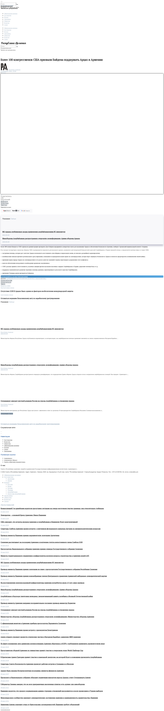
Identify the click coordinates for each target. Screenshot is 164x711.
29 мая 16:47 (5, 667)
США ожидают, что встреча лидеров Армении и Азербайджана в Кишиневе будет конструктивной (39, 522)
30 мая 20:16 (5, 566)
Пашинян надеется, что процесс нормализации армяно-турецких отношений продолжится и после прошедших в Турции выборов (52, 691)
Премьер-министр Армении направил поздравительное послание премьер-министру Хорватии (38, 603)
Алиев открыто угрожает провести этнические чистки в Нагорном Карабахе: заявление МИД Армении (41, 637)
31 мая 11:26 (5, 518)
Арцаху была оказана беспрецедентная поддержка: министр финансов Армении (32, 671)
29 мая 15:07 (5, 674)
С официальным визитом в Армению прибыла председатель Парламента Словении (33, 623)
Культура (6, 23)
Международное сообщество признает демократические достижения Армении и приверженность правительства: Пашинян (49, 698)
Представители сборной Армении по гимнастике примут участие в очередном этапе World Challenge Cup (42, 650)
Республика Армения (14, 69)
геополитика (23, 279)
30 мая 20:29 (5, 539)
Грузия (10, 488)
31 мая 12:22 (5, 511)
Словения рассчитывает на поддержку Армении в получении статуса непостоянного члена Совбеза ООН (42, 542)
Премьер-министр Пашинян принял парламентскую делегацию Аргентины (30, 535)
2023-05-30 (5, 235)
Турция (10, 490)
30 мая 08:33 (5, 640)
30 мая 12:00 (5, 606)
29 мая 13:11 (5, 687)
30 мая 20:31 (5, 532)
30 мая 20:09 (5, 572)
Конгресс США (33, 279)
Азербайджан (12, 492)
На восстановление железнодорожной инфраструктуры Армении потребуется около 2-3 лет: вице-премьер (42, 583)
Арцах (15, 279)
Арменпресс (8, 458)
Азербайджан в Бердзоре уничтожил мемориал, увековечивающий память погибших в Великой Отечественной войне (47, 596)
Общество (7, 21)
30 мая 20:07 (5, 579)
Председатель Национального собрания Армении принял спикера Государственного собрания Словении (42, 549)
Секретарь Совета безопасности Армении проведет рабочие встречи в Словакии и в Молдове (37, 664)
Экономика (7, 19)
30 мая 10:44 (5, 620)
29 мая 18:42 (5, 647)
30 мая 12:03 (5, 599)
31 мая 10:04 (5, 525)
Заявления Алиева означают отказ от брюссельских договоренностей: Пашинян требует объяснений (40, 705)
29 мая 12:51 (5, 701)
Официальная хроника (10, 13)
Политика (42, 279)
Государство (7, 15)
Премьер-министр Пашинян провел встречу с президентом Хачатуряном (29, 630)
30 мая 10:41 (5, 626)
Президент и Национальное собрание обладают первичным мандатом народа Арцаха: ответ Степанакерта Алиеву (46, 678)
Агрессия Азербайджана (16, 494)
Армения (9, 279)
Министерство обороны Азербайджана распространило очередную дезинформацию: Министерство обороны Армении (47, 617)
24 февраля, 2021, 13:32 (8, 71)
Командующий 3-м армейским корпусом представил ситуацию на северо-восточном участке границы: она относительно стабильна (52, 508)
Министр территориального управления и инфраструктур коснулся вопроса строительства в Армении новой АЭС (45, 556)
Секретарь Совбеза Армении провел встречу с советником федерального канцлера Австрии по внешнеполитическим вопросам (50, 529)
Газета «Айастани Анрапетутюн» (14, 462)
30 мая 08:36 (5, 633)
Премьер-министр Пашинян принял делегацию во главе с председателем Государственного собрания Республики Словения (49, 569)
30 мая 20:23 (5, 545)
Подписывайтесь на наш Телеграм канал (14, 276)
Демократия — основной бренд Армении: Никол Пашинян (23, 515)
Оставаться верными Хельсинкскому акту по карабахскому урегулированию (30, 424)
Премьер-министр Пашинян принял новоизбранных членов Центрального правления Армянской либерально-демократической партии (54, 576)
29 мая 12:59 (5, 694)
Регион (6, 17)
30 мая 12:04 (5, 593)
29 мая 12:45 (5, 708)
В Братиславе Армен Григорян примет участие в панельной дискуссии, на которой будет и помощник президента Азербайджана (51, 657)
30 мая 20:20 (5, 559)
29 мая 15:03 (5, 681)
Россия (10, 484)
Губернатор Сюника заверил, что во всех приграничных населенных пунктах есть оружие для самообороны (43, 684)
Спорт (6, 25)
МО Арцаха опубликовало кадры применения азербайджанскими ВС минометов (33, 232)
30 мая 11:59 (5, 613)
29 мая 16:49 (5, 660)
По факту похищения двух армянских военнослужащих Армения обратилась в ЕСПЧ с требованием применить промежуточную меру (53, 644)
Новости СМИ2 (5, 286)
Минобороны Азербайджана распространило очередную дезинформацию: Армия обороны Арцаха (41, 238)
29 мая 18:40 (5, 653)
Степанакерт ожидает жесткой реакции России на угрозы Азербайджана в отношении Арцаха (37, 401)
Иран (9, 486)
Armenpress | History (10, 460)
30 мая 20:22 (5, 552)
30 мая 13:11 (5, 586)
